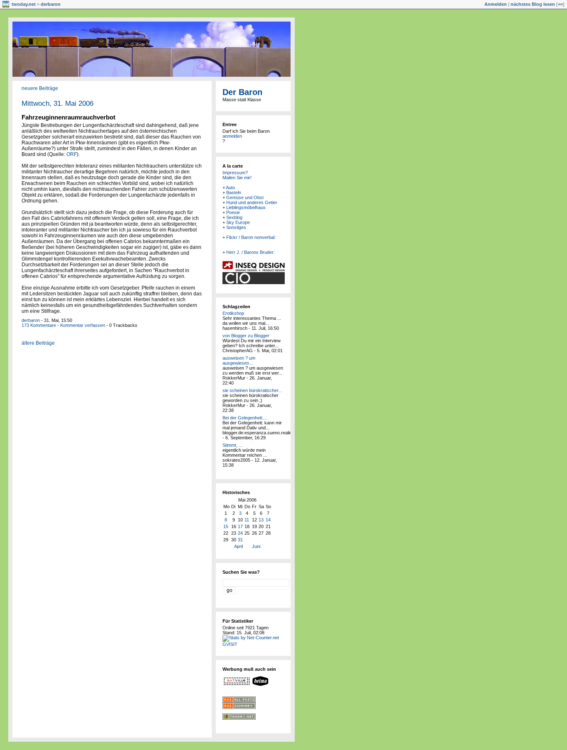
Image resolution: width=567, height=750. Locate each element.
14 (268, 519)
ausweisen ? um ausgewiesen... (238, 360)
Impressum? (235, 172)
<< (560, 4)
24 (240, 533)
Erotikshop (233, 313)
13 (261, 519)
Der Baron (242, 92)
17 (240, 526)
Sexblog (234, 217)
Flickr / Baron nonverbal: (251, 237)
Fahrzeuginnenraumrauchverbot (68, 117)
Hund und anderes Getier (251, 202)
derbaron (51, 4)
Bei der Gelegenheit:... (244, 417)
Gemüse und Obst (245, 197)
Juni (256, 546)
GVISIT (229, 644)
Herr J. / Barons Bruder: (250, 252)
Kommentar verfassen (82, 325)
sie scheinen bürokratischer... (252, 390)
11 (246, 519)
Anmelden (495, 4)
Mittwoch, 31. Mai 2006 (57, 103)
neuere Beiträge (40, 88)
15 (225, 526)
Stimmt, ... (232, 445)
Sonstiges (236, 227)
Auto (230, 187)
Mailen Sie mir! (237, 177)
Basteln (233, 192)
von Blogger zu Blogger (245, 335)
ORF (71, 154)
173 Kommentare (39, 325)
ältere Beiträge (38, 343)
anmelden (232, 136)
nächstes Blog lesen (533, 4)
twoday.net (24, 4)
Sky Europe (238, 222)
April (238, 546)
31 (240, 539)
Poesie (233, 212)
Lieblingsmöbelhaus (246, 207)
